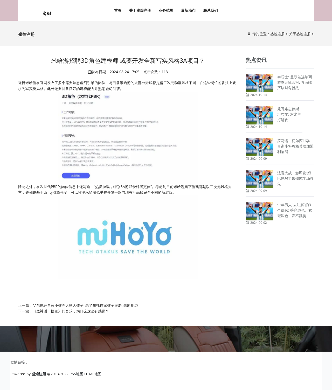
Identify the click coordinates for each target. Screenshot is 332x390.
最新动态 (188, 10)
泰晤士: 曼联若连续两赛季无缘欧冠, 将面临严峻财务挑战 (294, 82)
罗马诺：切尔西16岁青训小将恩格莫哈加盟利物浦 (295, 146)
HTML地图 (92, 373)
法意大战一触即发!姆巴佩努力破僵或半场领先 (295, 178)
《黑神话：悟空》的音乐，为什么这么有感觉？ (71, 311)
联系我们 (210, 10)
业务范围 (166, 10)
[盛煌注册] (46, 13)
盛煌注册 (277, 33)
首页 (117, 10)
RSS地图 (76, 373)
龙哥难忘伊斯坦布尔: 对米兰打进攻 (289, 114)
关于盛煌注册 (140, 10)
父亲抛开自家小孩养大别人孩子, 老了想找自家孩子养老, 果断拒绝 (85, 305)
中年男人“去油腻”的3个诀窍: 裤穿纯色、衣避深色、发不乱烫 (294, 210)
